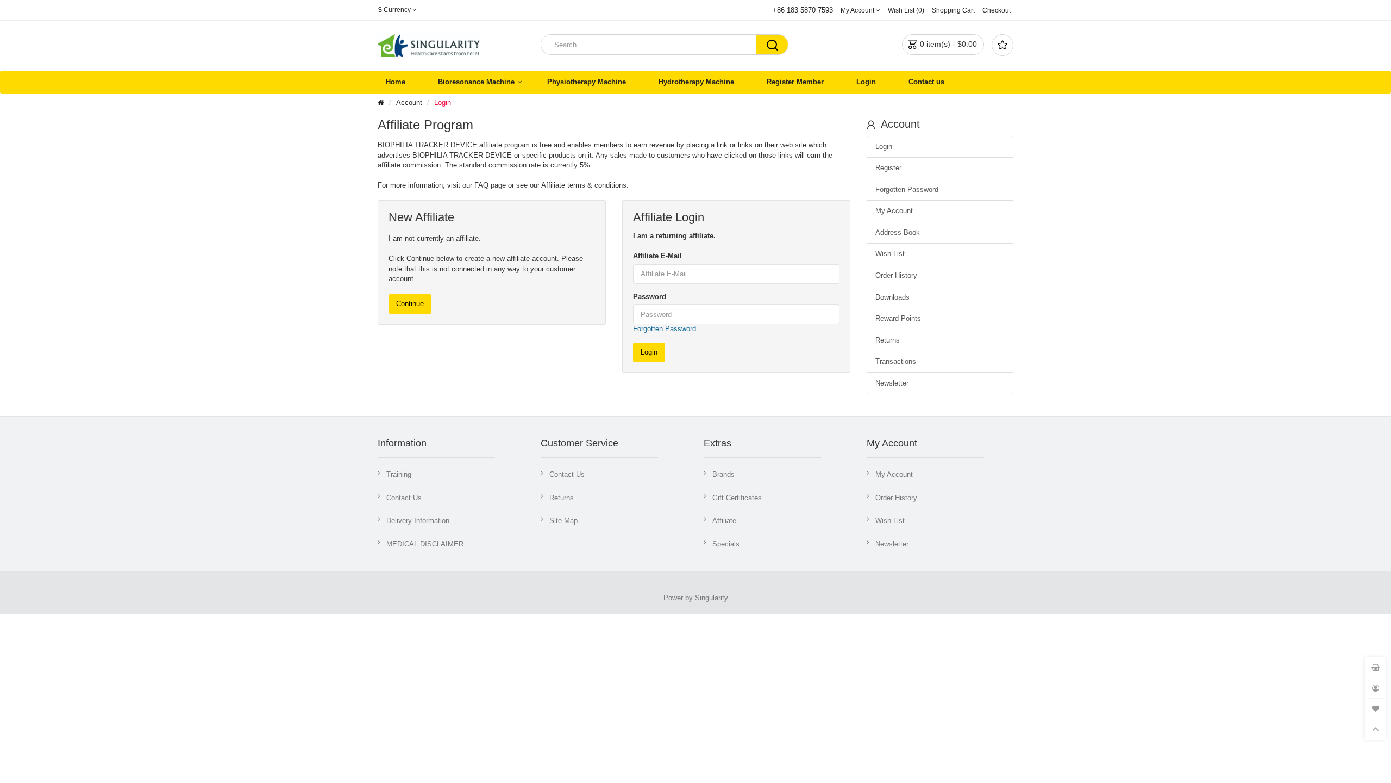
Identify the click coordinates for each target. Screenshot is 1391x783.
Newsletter (891, 383)
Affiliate (724, 521)
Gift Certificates (737, 498)
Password (649, 297)
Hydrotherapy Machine (696, 82)
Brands (723, 474)
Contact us (926, 82)
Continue (410, 304)
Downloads (892, 297)
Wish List (890, 254)
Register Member (795, 82)
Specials (726, 544)
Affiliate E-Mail (657, 256)
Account (409, 102)
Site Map (563, 521)
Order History (896, 275)
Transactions (895, 361)
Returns (887, 340)
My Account (894, 211)
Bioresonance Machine (476, 82)
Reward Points (898, 318)
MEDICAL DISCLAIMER (424, 544)
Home (395, 82)
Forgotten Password (664, 329)
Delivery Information (417, 521)
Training (398, 474)
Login (866, 82)
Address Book (897, 232)
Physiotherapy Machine (586, 82)
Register (888, 168)
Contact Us (404, 498)
